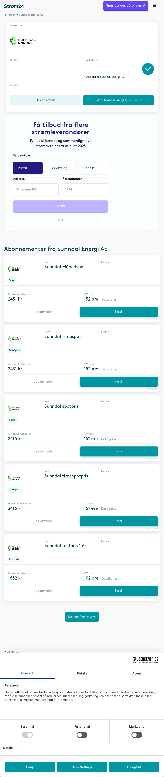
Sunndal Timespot (62, 337)
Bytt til (118, 100)
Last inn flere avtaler (82, 616)
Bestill (118, 311)
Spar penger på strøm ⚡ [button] (126, 5)
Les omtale (43, 312)
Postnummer (72, 178)
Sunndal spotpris (61, 406)
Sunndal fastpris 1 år (65, 546)
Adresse (19, 178)
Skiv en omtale (45, 100)
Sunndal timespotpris (66, 476)
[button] (155, 6)
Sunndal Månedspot (64, 267)
